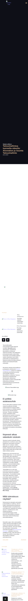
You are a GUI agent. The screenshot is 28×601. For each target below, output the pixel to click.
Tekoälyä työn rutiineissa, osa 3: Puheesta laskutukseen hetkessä (17, 550)
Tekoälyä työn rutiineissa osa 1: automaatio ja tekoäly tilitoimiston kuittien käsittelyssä (18, 594)
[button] (26, 3)
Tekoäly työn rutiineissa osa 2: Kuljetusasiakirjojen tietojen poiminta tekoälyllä (17, 573)
